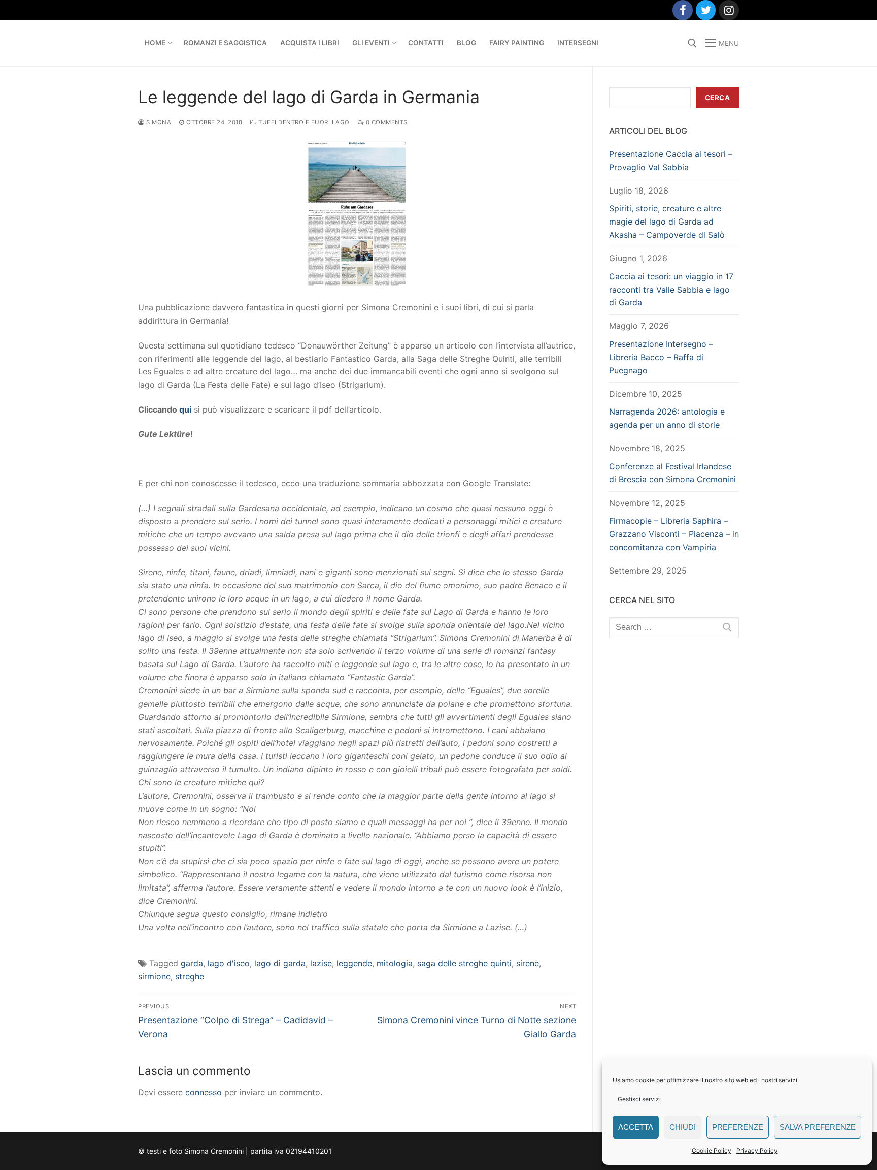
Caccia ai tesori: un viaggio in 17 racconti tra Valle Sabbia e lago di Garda (671, 289)
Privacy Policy (757, 1150)
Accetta (635, 1127)
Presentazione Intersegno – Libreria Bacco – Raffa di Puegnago (661, 357)
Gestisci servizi (639, 1099)
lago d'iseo (229, 963)
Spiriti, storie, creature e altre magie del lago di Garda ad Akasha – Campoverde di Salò (667, 221)
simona (158, 122)
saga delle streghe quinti (464, 963)
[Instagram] (729, 10)
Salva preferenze (818, 1127)
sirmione (154, 976)
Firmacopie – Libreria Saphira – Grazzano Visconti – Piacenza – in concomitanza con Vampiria (674, 534)
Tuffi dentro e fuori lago (303, 122)
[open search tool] (692, 43)
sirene (527, 963)
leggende (354, 963)
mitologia (395, 963)
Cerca (717, 97)
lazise (321, 963)
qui (184, 409)
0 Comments (386, 122)
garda (192, 963)
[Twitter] (706, 10)
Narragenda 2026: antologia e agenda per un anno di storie (667, 418)
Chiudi (682, 1127)
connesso (203, 1092)
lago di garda (280, 963)
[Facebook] (682, 10)
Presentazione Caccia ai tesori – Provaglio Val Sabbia (670, 160)
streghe (189, 976)
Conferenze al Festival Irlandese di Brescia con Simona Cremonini (672, 473)
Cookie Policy (711, 1150)
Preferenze (737, 1127)
